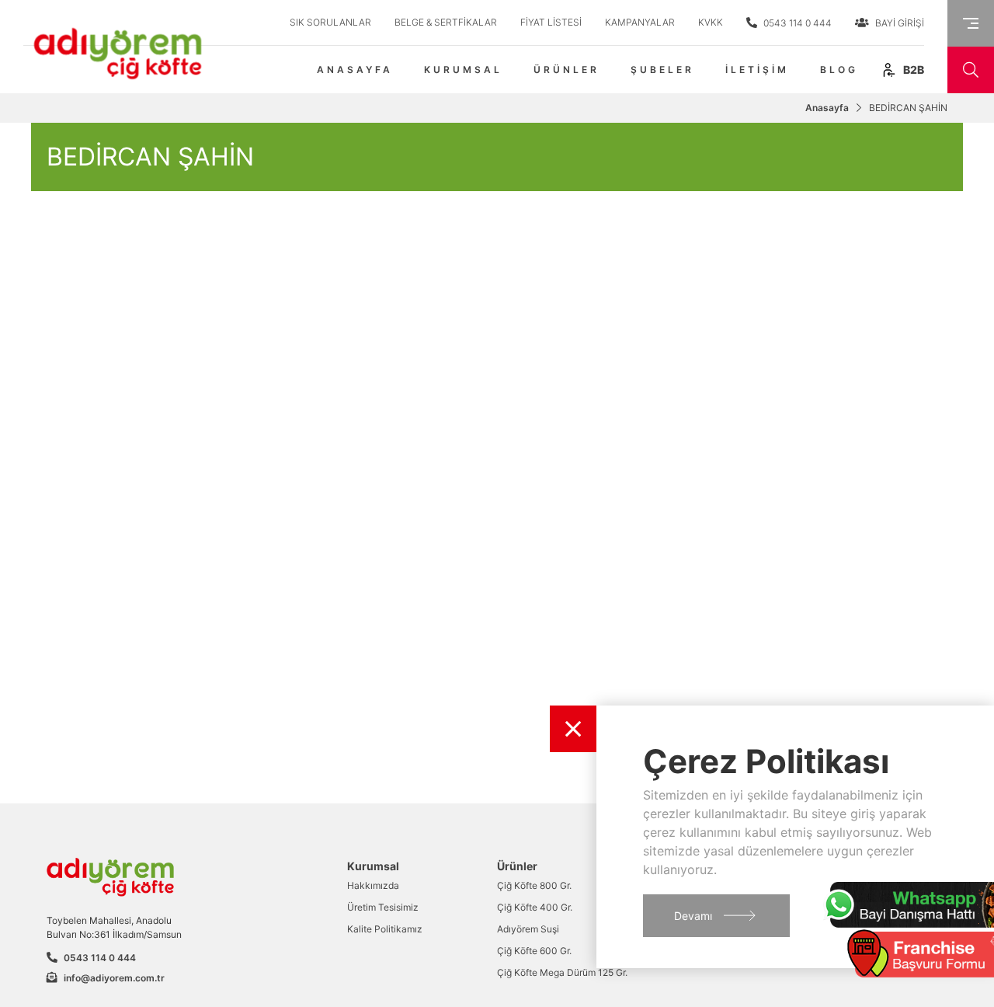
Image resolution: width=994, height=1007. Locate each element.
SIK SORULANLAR (330, 22)
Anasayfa (827, 107)
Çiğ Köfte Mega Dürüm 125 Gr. (562, 972)
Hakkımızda (373, 885)
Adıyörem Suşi (528, 929)
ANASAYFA (355, 69)
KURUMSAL (463, 69)
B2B (912, 69)
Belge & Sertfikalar (445, 22)
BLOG (839, 69)
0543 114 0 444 (796, 23)
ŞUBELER (662, 69)
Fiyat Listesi (551, 22)
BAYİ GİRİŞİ (898, 23)
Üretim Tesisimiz (383, 907)
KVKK (710, 22)
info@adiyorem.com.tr (114, 978)
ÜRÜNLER (566, 69)
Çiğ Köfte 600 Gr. (534, 950)
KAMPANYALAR (640, 22)
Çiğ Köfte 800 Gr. (534, 885)
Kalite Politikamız (384, 929)
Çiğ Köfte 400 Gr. (534, 907)
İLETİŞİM (757, 69)
